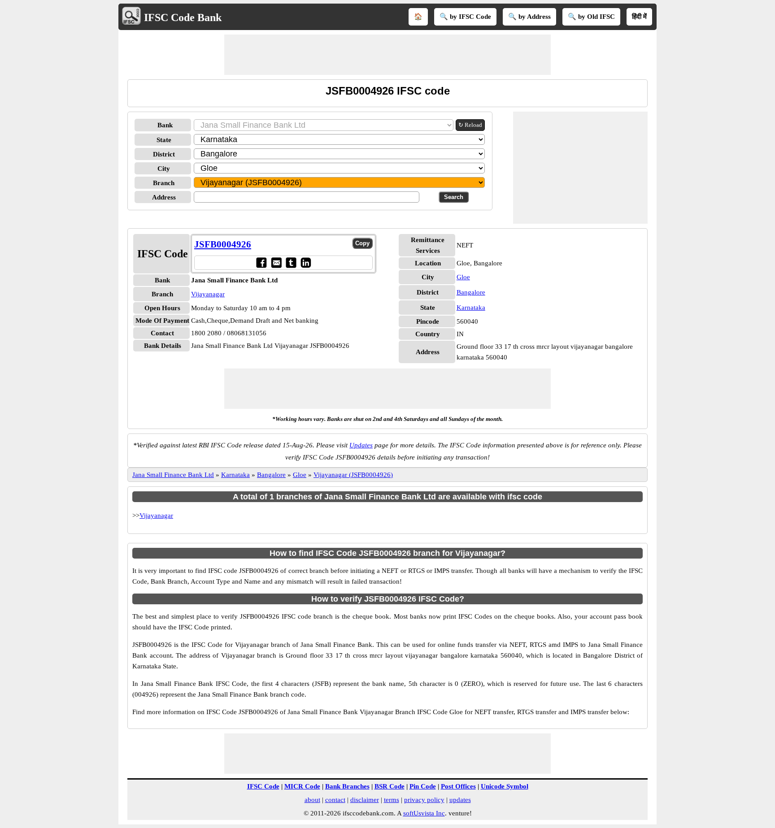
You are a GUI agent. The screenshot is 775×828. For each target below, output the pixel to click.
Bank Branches (347, 786)
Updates (361, 445)
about (312, 799)
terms (391, 799)
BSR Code (389, 786)
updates (460, 799)
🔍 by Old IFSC (591, 16)
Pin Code (422, 786)
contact (335, 799)
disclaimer (364, 799)
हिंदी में (639, 16)
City (163, 168)
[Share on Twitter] (290, 262)
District (164, 154)
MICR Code (302, 786)
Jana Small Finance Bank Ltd (173, 474)
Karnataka (471, 307)
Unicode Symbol (504, 786)
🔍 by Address (529, 16)
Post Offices (458, 786)
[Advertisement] (387, 55)
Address (164, 197)
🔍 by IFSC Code (465, 16)
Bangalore (471, 292)
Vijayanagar (208, 294)
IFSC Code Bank (183, 17)
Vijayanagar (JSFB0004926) (353, 474)
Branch (163, 182)
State (164, 139)
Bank (165, 125)
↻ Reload (470, 124)
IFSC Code (263, 786)
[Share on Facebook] (261, 262)
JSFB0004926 (222, 244)
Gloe (463, 277)
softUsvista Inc (424, 813)
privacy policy (424, 799)
